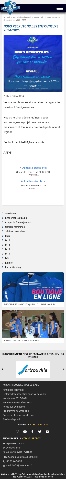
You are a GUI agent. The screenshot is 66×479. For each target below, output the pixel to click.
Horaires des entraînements (17, 402)
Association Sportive (37, 474)
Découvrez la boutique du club (18, 415)
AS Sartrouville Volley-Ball (21, 384)
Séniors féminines (15, 227)
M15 (7, 244)
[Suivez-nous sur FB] (32, 432)
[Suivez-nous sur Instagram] (17, 432)
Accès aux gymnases (14, 406)
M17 (7, 240)
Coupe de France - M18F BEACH (33, 172)
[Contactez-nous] (47, 432)
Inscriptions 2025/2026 (15, 398)
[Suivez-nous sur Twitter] (40, 432)
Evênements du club (16, 218)
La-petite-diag (13, 267)
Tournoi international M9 (33, 185)
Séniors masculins (15, 231)
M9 (7, 258)
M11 (7, 253)
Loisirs (9, 262)
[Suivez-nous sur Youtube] (25, 432)
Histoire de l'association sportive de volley (24, 394)
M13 (7, 249)
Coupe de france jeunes (18, 222)
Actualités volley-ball (13, 389)
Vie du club (11, 213)
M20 (7, 235)
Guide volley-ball (11, 419)
